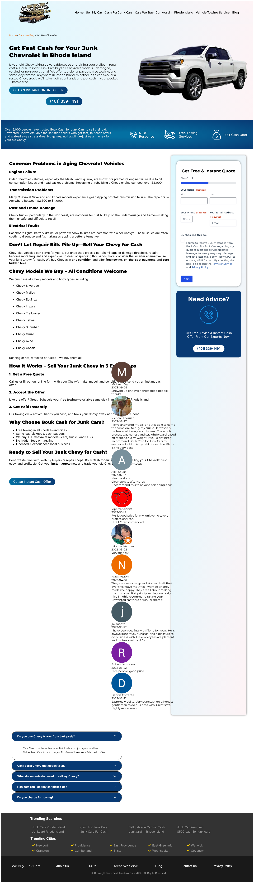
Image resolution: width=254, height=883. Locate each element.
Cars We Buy (144, 12)
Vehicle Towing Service (212, 12)
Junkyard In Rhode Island (174, 12)
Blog (235, 12)
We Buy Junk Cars (26, 866)
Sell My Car (94, 12)
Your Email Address (222, 214)
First (183, 194)
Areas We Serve (126, 866)
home (78, 12)
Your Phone (194, 212)
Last (212, 194)
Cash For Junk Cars (118, 12)
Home (13, 35)
